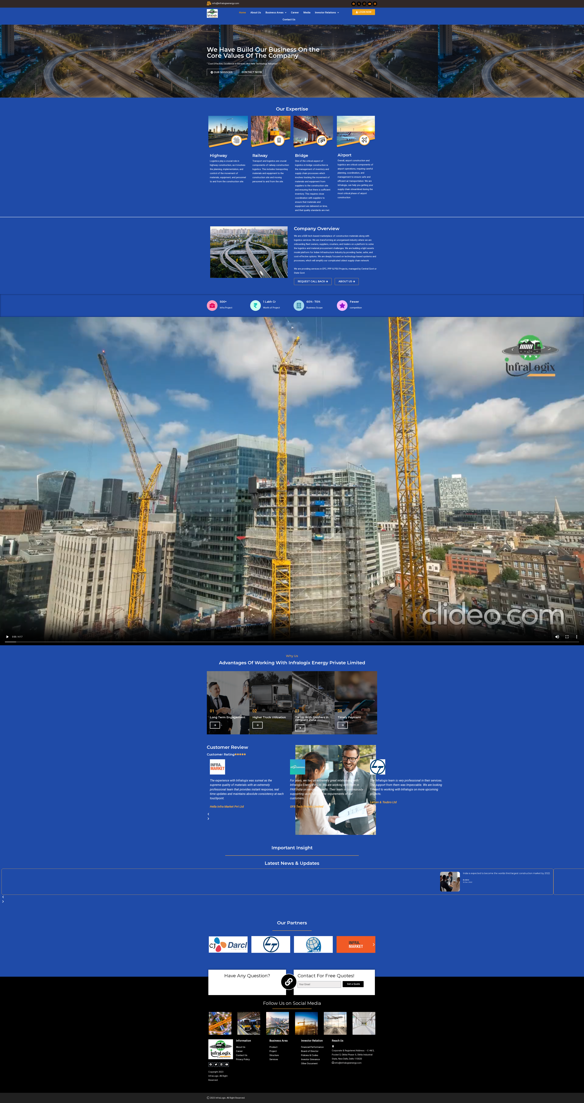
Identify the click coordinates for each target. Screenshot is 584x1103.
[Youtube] (369, 4)
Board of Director (309, 1051)
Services (273, 1059)
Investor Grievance (310, 1059)
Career (295, 12)
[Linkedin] (375, 4)
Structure (274, 1055)
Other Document (309, 1063)
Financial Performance (312, 1047)
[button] (276, 12)
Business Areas (274, 12)
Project (273, 1051)
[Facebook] (353, 4)
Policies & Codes (309, 1055)
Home (242, 12)
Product (273, 1047)
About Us (255, 12)
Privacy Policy (243, 1059)
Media (306, 12)
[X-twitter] (359, 4)
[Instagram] (364, 4)
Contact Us (289, 19)
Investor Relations (325, 12)
